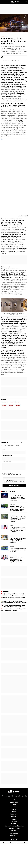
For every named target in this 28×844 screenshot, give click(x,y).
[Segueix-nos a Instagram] (12, 796)
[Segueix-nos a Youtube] (9, 796)
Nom (3, 449)
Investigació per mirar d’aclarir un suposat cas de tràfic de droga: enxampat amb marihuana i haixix (17, 508)
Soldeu (12, 402)
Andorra (18, 405)
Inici (14, 799)
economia (11, 405)
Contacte (14, 821)
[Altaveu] (15, 2)
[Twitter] (10, 842)
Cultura (14, 807)
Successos (12, 494)
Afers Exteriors (13, 555)
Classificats (14, 814)
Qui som (14, 819)
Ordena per (17, 442)
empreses (4, 405)
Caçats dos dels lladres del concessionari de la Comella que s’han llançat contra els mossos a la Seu (13, 594)
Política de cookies (14, 828)
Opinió (14, 804)
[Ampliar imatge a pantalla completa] (25, 16)
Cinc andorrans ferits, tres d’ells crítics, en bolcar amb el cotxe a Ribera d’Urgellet (13, 609)
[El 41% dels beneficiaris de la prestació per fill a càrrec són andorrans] (4, 548)
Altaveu (5, 57)
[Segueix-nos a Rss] (26, 796)
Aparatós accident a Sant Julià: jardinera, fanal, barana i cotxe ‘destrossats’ (13, 598)
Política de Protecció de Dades (14, 826)
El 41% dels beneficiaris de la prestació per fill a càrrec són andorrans (18, 550)
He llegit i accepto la (12, 474)
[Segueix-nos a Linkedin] (16, 796)
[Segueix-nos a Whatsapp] (19, 796)
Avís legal (14, 830)
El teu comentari (7, 461)
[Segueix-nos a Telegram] (22, 796)
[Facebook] (3, 842)
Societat (12, 536)
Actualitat (4, 36)
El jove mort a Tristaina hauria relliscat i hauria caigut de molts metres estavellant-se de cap (13, 606)
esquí (17, 402)
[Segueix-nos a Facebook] (2, 796)
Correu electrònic (7, 455)
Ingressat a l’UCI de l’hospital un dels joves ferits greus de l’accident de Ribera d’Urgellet (18, 519)
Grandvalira (5, 402)
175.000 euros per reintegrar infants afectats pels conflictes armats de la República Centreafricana (18, 560)
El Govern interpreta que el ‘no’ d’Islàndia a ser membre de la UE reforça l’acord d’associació (18, 529)
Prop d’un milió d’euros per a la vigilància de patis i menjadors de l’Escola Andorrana (18, 540)
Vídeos (14, 811)
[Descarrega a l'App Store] (14, 839)
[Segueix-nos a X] (5, 796)
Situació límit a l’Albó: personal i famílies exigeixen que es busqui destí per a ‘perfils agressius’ (14, 602)
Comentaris (16, 60)
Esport (14, 809)
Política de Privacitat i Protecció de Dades (12, 474)
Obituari (14, 816)
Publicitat (14, 823)
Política (12, 525)
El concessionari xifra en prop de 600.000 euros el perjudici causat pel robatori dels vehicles (17, 498)
